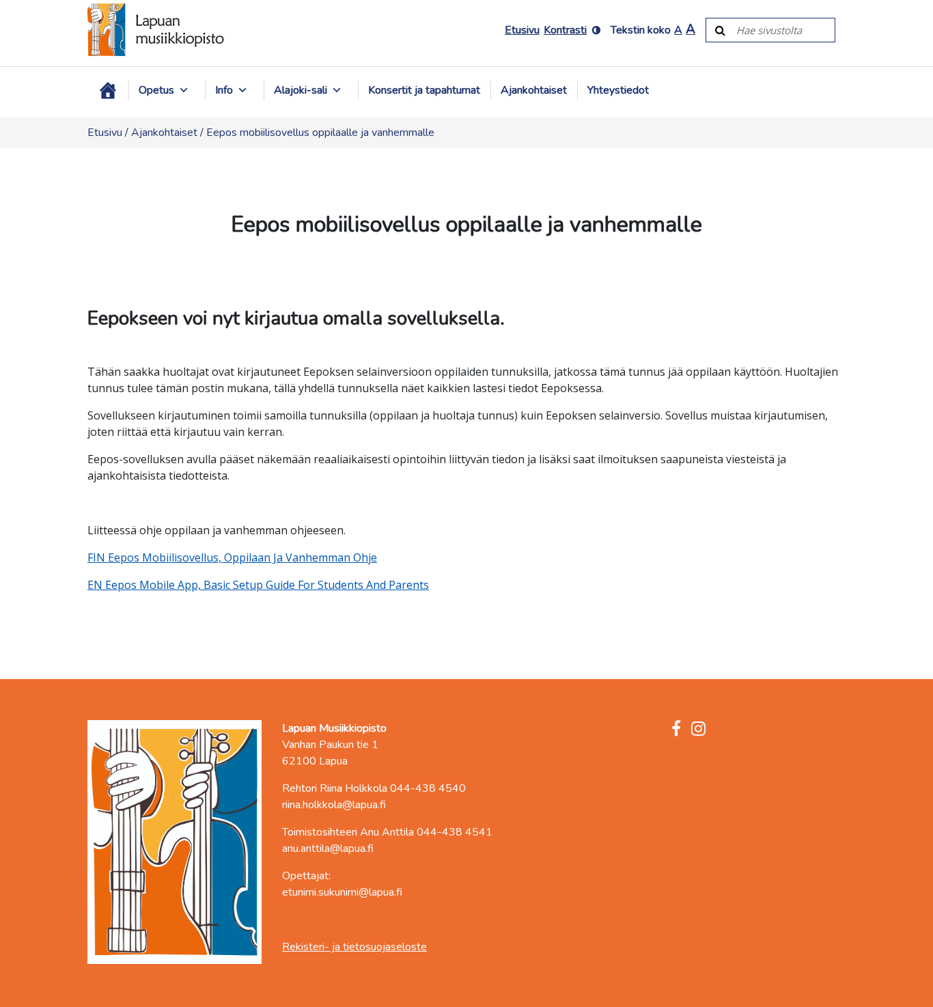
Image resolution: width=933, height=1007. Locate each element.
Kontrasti (565, 30)
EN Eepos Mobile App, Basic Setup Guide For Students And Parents (258, 584)
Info (224, 90)
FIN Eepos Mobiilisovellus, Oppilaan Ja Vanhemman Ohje (232, 557)
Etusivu (522, 30)
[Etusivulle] (155, 29)
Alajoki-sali (300, 90)
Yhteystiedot (618, 90)
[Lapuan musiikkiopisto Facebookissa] (676, 729)
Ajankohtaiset (534, 90)
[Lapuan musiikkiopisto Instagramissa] (698, 729)
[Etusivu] (107, 90)
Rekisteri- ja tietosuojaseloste (354, 946)
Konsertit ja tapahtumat (424, 90)
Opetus (156, 90)
